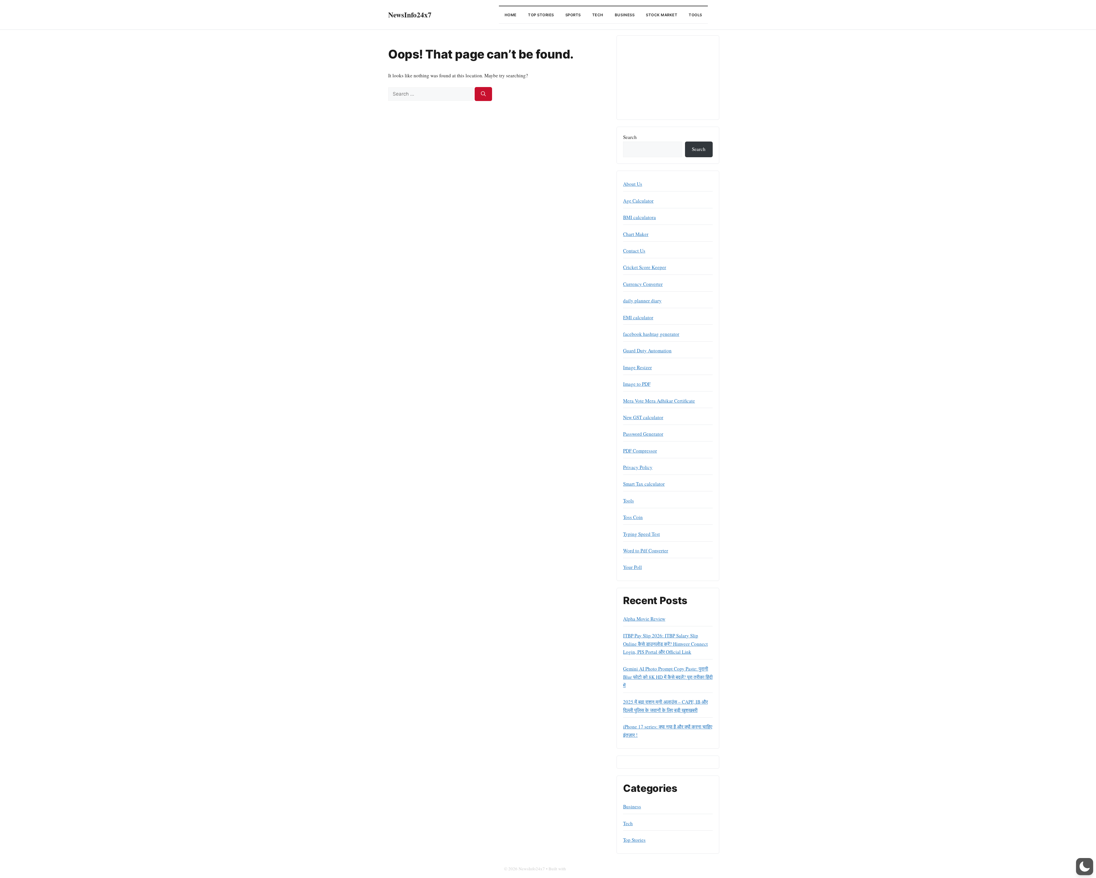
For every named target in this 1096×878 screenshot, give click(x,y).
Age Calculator (638, 200)
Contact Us (634, 250)
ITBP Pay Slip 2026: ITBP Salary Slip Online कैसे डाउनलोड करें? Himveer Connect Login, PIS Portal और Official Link (665, 643)
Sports (573, 15)
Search (630, 137)
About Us (632, 184)
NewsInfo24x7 (410, 14)
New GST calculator (643, 417)
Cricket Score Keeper (644, 267)
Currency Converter (643, 284)
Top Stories (541, 15)
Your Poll (632, 567)
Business (624, 15)
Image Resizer (637, 367)
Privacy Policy (637, 467)
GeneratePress (579, 868)
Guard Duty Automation (647, 350)
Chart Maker (635, 234)
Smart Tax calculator (644, 484)
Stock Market (661, 15)
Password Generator (643, 434)
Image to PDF (636, 384)
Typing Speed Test (641, 534)
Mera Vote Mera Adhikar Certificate (659, 400)
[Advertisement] (668, 77)
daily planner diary (642, 300)
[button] (1084, 866)
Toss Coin (633, 517)
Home (511, 15)
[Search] (483, 94)
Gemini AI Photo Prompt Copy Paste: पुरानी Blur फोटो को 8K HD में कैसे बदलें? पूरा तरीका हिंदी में (668, 677)
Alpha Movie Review (644, 618)
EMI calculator (638, 317)
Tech (597, 15)
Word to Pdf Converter (645, 550)
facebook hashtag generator (651, 334)
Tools (695, 15)
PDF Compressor (640, 450)
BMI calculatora (639, 217)
